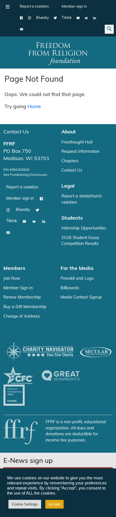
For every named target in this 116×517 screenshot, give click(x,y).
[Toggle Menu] (7, 6)
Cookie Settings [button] (25, 504)
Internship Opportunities (83, 228)
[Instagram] (30, 18)
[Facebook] (21, 18)
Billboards (70, 288)
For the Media (77, 268)
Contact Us (16, 132)
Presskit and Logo (77, 279)
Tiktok (67, 18)
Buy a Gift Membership (24, 307)
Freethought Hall (76, 142)
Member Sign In (18, 288)
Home (34, 106)
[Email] (21, 29)
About (68, 132)
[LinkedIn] (94, 18)
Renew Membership (22, 297)
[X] (55, 18)
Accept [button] (54, 504)
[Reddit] (86, 18)
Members (14, 268)
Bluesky (42, 18)
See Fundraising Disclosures (25, 175)
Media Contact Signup (81, 297)
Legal (68, 186)
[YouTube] (78, 18)
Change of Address (21, 317)
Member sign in (74, 6)
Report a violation (34, 6)
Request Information (80, 152)
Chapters (70, 161)
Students (72, 218)
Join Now (11, 279)
